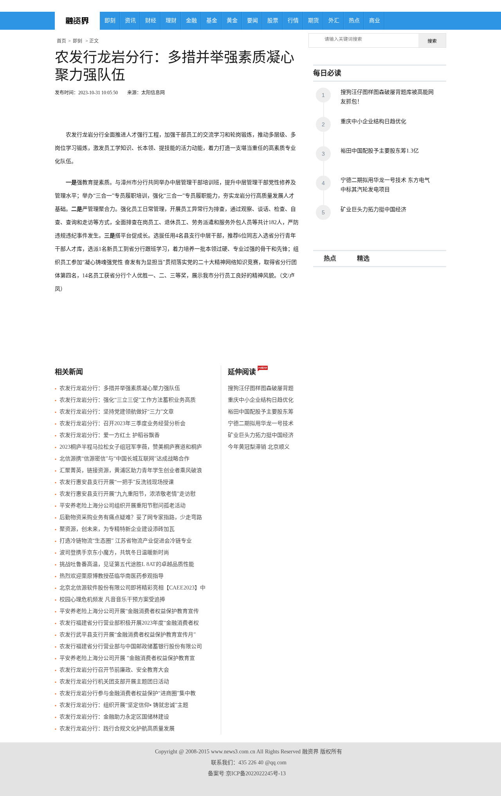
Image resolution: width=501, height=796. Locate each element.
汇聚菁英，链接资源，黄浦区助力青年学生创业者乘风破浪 (130, 470)
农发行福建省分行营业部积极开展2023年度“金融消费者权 (129, 623)
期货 (313, 20)
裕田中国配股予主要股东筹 (261, 412)
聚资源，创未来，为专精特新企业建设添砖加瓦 (117, 529)
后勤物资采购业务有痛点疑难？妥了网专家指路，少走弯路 (130, 517)
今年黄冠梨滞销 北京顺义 (259, 447)
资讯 (130, 20)
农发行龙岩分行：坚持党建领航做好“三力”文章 (116, 412)
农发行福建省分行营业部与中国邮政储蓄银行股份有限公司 (130, 646)
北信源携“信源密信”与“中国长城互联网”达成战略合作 (124, 459)
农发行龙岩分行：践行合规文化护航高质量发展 (117, 728)
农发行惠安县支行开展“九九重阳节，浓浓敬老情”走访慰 (127, 494)
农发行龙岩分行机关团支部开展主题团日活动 (114, 682)
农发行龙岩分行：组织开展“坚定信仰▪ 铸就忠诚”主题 (123, 705)
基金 (211, 20)
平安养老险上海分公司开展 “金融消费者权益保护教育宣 (127, 658)
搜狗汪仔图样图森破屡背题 (261, 388)
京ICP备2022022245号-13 (256, 773)
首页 (61, 41)
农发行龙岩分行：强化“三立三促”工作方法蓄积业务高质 (127, 400)
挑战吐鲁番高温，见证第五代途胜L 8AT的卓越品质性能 (126, 564)
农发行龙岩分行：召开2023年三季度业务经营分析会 (122, 423)
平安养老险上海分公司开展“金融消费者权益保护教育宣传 (129, 611)
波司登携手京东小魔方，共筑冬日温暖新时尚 (114, 552)
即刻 (110, 20)
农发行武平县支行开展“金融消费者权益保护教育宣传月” (127, 635)
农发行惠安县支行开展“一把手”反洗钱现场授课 (116, 482)
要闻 (252, 20)
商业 (374, 20)
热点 (354, 20)
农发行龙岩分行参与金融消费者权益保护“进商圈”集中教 (127, 693)
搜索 (432, 41)
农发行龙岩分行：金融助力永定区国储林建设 (114, 717)
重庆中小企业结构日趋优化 (261, 400)
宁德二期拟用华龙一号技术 (261, 423)
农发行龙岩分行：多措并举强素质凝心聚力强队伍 (119, 388)
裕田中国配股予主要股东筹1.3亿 (380, 151)
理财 (171, 20)
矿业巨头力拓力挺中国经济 (261, 435)
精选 (363, 258)
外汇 (333, 20)
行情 (293, 20)
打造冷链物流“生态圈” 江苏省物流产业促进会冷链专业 (125, 541)
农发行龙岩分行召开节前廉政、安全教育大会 (114, 670)
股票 (272, 20)
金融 (191, 20)
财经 (150, 20)
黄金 (232, 20)
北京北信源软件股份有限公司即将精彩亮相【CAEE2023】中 (132, 588)
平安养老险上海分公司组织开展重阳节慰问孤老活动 (122, 506)
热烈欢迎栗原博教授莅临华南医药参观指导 (111, 576)
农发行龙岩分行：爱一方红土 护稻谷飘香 (109, 435)
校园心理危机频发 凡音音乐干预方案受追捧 (112, 599)
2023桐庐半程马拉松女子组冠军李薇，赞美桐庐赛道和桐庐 (130, 447)
